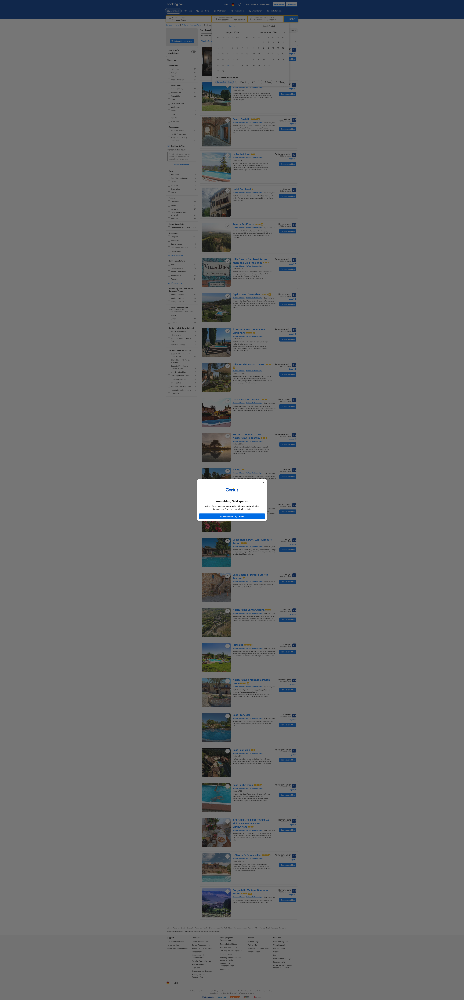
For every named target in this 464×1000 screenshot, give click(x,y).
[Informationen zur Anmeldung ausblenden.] (263, 482)
